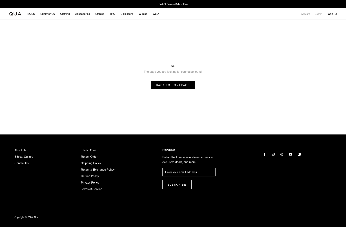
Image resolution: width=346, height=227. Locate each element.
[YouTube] (290, 154)
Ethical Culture (23, 156)
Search (318, 13)
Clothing (65, 13)
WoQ (156, 13)
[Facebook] (264, 154)
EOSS (31, 13)
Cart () (332, 13)
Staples (99, 13)
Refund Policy (90, 176)
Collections (127, 13)
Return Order (89, 156)
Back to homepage (173, 85)
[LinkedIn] (299, 154)
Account (305, 13)
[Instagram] (273, 154)
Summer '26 (47, 13)
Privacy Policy (90, 182)
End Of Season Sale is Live (173, 4)
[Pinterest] (281, 154)
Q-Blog (143, 13)
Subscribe (177, 184)
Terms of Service (91, 189)
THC (112, 13)
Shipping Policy (91, 163)
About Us (20, 150)
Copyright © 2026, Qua (26, 217)
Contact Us (21, 163)
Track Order (88, 150)
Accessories (82, 13)
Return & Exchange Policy (98, 169)
